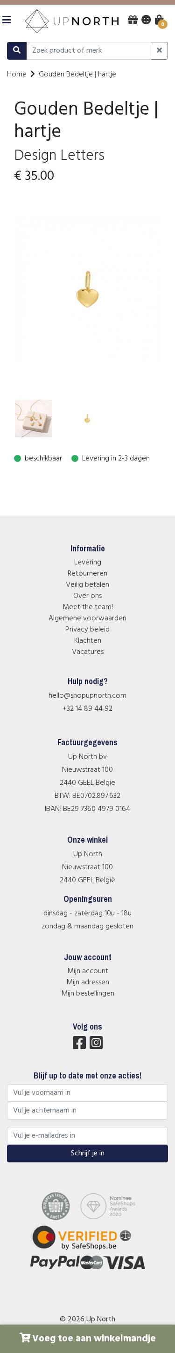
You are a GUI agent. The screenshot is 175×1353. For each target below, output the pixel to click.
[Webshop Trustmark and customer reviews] (87, 1250)
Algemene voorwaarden (87, 618)
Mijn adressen (87, 982)
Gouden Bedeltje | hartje (77, 75)
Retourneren (87, 573)
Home (17, 75)
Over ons (87, 596)
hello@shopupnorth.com (87, 696)
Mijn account (87, 971)
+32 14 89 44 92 (87, 709)
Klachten (87, 640)
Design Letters (59, 156)
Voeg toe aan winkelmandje (94, 1338)
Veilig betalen (87, 585)
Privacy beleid (87, 629)
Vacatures (88, 652)
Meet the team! (88, 607)
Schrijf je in (88, 1153)
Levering (87, 562)
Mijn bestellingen (87, 993)
